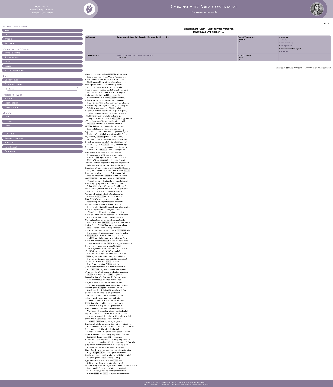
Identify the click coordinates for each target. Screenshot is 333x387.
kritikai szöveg (286, 40)
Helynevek (8, 121)
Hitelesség (8, 98)
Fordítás (8, 61)
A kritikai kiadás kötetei (14, 70)
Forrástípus (9, 43)
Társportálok (10, 151)
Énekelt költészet (11, 102)
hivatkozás (284, 51)
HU (325, 23)
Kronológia (9, 34)
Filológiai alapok (11, 107)
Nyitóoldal (9, 133)
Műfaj (7, 30)
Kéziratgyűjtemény (12, 57)
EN (329, 23)
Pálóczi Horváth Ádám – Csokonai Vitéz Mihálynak (135, 55)
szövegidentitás (286, 46)
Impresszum (9, 142)
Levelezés (8, 65)
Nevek (7, 116)
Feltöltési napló (11, 147)
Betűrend (8, 38)
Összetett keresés (11, 79)
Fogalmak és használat (14, 138)
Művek (7, 125)
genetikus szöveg (287, 43)
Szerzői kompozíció (12, 52)
